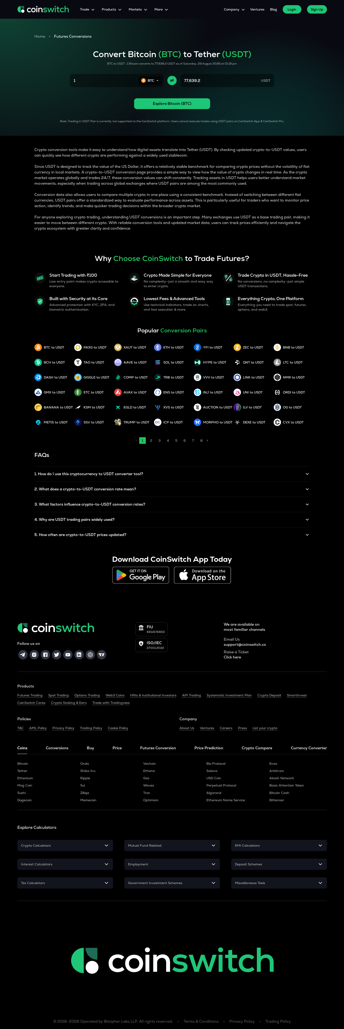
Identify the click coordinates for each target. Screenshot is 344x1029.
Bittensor (276, 800)
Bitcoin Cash (279, 793)
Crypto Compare (257, 748)
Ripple (85, 778)
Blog (273, 9)
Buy (90, 748)
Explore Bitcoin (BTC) (172, 103)
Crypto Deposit (269, 695)
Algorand (213, 793)
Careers (226, 728)
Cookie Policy (118, 728)
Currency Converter (309, 748)
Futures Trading (30, 695)
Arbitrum (276, 771)
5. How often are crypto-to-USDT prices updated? (80, 534)
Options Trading (87, 695)
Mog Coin (24, 785)
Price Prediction (208, 748)
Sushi (21, 793)
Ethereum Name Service (225, 800)
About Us (186, 728)
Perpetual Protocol (221, 785)
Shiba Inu (87, 771)
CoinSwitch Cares (31, 703)
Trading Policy (91, 728)
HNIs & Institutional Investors (153, 695)
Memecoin (88, 800)
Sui (82, 785)
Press (242, 728)
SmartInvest (297, 695)
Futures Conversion (158, 748)
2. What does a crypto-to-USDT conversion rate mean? (85, 489)
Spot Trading (58, 695)
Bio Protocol (215, 763)
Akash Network (281, 778)
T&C (20, 728)
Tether (22, 771)
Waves (148, 785)
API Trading (191, 695)
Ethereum (25, 778)
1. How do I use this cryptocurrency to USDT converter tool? (88, 473)
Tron (146, 793)
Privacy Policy (63, 728)
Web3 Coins (115, 695)
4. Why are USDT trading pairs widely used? (74, 519)
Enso (273, 763)
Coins (22, 748)
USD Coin (213, 778)
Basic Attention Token (286, 785)
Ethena (149, 771)
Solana (211, 771)
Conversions (57, 748)
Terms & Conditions (201, 1021)
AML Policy (38, 728)
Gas (146, 778)
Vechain (149, 763)
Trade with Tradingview (111, 703)
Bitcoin (22, 763)
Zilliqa (84, 793)
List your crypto (265, 728)
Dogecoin (24, 800)
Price (117, 748)
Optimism (150, 800)
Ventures (257, 9)
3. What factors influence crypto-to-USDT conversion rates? (89, 504)
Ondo (84, 763)
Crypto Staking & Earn (69, 703)
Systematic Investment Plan (229, 695)
